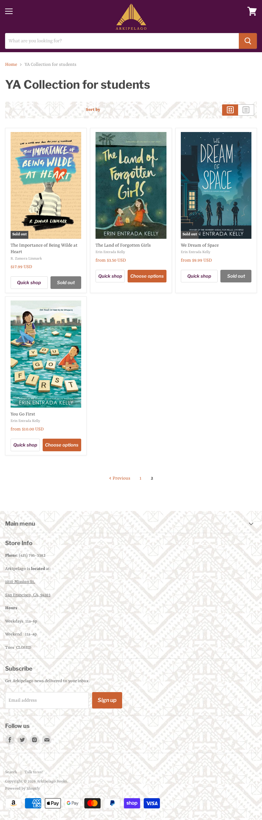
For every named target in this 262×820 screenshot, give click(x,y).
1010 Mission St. (20, 582)
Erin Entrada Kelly (110, 252)
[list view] (246, 109)
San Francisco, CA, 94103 (27, 595)
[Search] (248, 41)
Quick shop (29, 282)
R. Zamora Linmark (26, 259)
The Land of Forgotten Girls (123, 245)
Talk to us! (34, 772)
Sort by (93, 109)
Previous (121, 478)
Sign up (107, 700)
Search (11, 772)
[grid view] (230, 109)
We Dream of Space (200, 245)
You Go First (23, 414)
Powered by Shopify (22, 789)
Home (11, 64)
